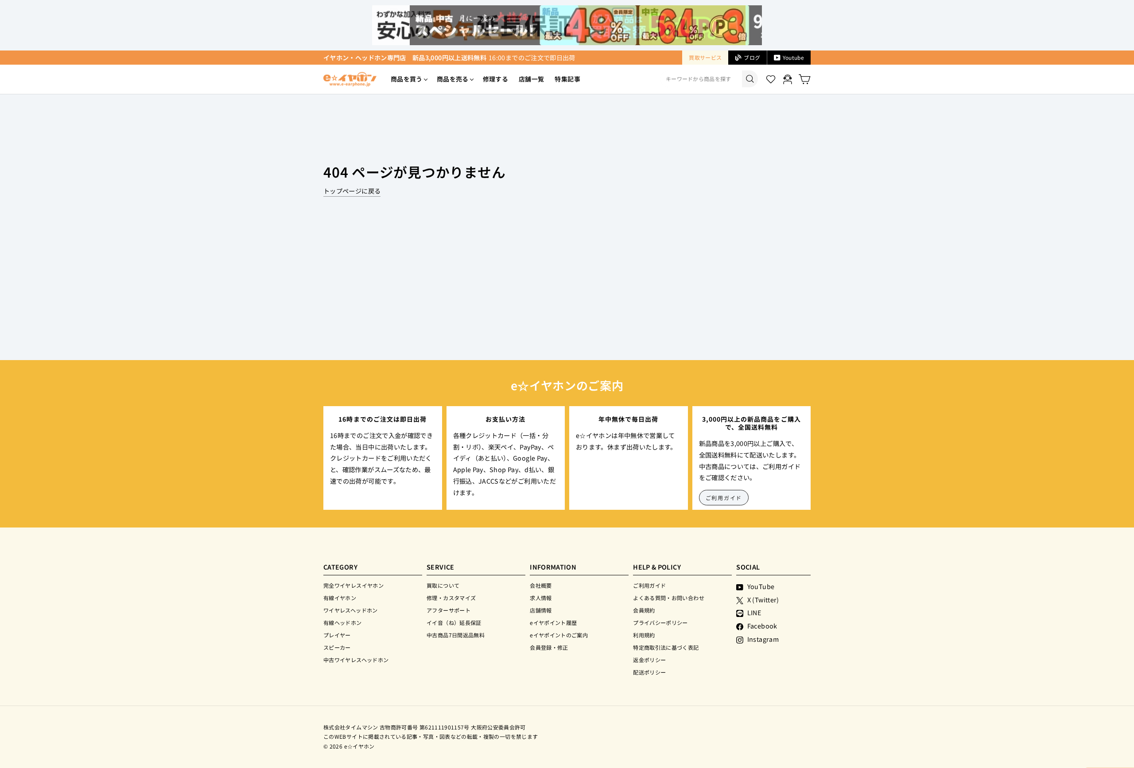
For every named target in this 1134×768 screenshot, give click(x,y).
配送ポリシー (649, 672)
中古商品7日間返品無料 (456, 635)
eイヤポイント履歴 (553, 622)
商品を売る (453, 78)
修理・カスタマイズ (451, 597)
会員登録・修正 (549, 647)
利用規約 (644, 635)
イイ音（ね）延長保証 (454, 622)
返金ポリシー (649, 659)
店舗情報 (540, 610)
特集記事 (567, 78)
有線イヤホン (339, 597)
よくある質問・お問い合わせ (668, 597)
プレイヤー (337, 635)
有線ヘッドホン (342, 622)
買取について (443, 585)
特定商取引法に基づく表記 (666, 647)
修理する (495, 78)
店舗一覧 (531, 78)
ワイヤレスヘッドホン (350, 610)
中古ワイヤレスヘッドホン (355, 659)
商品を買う (407, 78)
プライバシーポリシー (660, 622)
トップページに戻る (352, 190)
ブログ (752, 57)
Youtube (793, 57)
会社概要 (540, 585)
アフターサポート (448, 610)
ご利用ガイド (724, 497)
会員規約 (644, 610)
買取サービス (705, 57)
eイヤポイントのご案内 (559, 635)
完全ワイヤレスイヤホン (353, 585)
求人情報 (540, 597)
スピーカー (337, 647)
